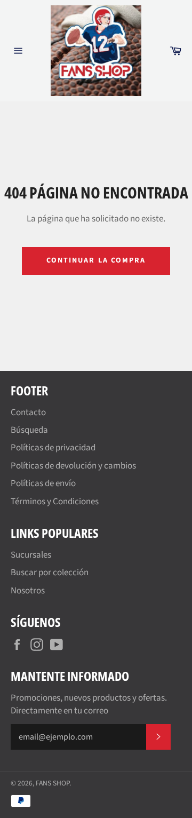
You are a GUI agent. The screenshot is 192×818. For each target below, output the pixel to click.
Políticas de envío (43, 483)
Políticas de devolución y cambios (73, 465)
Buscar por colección (50, 572)
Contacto (28, 412)
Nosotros (28, 590)
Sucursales (31, 555)
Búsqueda (29, 430)
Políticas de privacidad (53, 447)
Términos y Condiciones (55, 501)
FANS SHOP (52, 783)
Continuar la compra (96, 260)
